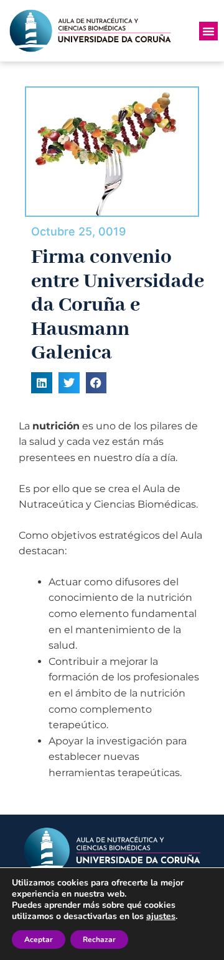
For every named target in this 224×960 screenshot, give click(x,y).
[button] (208, 31)
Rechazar (99, 939)
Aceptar (38, 939)
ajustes (160, 916)
